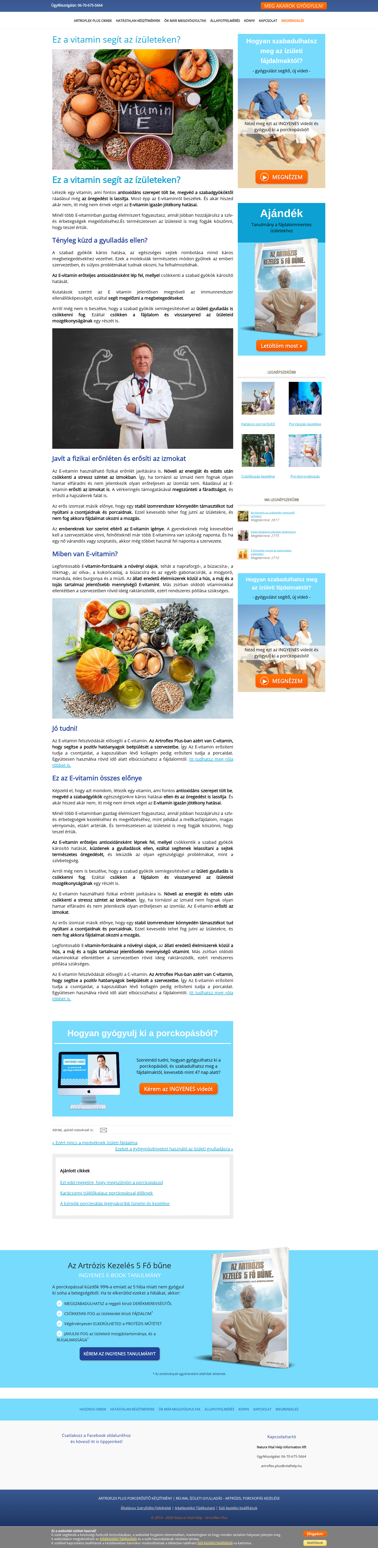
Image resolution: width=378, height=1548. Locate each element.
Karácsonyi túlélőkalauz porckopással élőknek (106, 1193)
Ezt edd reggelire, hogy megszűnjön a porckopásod (111, 1182)
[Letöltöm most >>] (281, 291)
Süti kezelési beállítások (238, 1508)
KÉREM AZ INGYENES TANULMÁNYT (120, 1354)
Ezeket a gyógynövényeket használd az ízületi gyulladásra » (174, 1149)
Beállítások (315, 1543)
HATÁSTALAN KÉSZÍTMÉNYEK (138, 20)
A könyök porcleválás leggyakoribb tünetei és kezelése (115, 1203)
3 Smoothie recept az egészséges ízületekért (271, 552)
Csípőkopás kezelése (258, 476)
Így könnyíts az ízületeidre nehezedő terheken (273, 514)
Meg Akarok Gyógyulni (293, 5)
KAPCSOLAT (268, 20)
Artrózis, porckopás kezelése (252, 1498)
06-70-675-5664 (90, 5)
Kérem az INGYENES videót (178, 1088)
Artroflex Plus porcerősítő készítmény (135, 1498)
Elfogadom (315, 1534)
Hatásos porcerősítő (258, 424)
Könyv (249, 20)
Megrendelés (292, 20)
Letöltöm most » (281, 345)
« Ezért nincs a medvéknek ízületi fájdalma (94, 1143)
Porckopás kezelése (305, 424)
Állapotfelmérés (225, 20)
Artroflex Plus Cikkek (93, 20)
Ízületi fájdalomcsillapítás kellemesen (273, 532)
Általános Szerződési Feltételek (146, 1508)
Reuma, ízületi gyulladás (199, 1498)
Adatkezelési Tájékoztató (195, 1508)
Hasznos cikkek (93, 1409)
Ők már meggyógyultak (185, 20)
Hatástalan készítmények (132, 1409)
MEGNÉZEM (283, 177)
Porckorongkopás (305, 476)
